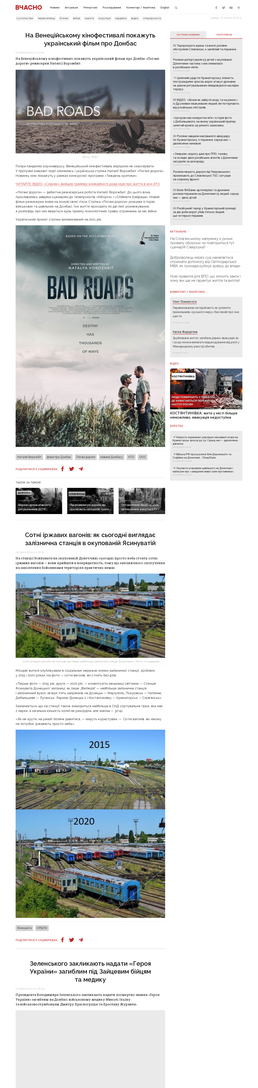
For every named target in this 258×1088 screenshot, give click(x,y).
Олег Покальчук (185, 301)
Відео (174, 363)
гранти (89, 18)
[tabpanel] (206, 131)
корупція (104, 18)
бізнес (64, 18)
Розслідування (111, 7)
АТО (131, 457)
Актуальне (71, 7)
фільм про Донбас (59, 457)
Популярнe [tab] (224, 34)
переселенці (46, 18)
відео (135, 18)
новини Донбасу (111, 457)
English (164, 7)
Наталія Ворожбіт (29, 457)
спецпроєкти (152, 18)
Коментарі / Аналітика (140, 7)
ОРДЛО (42, 928)
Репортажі (90, 7)
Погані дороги (85, 457)
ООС (142, 457)
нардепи (121, 18)
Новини (54, 7)
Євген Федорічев (185, 332)
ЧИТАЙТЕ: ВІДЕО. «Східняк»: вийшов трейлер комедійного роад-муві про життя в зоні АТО (88, 184)
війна (76, 18)
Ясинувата (24, 928)
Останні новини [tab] (188, 34)
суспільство (24, 18)
